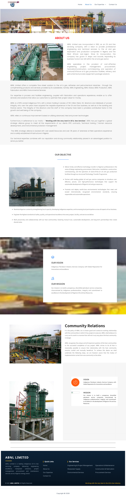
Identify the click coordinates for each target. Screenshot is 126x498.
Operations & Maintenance (104, 465)
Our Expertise (99, 4)
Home (80, 4)
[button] (105, 4)
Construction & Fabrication (104, 469)
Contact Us (113, 4)
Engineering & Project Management (80, 465)
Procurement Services (103, 472)
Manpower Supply (74, 469)
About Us (88, 4)
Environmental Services (76, 472)
